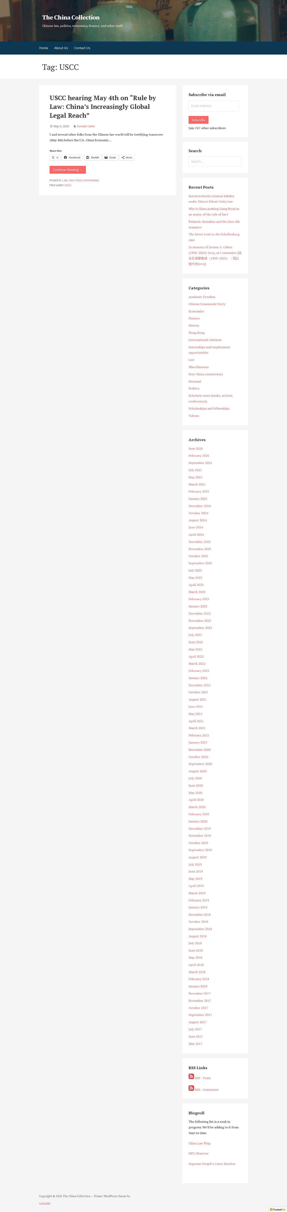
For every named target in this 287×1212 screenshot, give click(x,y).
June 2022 (196, 642)
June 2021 (196, 706)
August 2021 (198, 699)
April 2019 (196, 886)
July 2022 (195, 635)
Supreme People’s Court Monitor (212, 1164)
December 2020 (200, 749)
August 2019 (198, 857)
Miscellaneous (199, 367)
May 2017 (195, 1044)
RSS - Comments (206, 1089)
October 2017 (198, 1008)
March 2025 (197, 484)
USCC (68, 185)
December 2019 (200, 828)
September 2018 (200, 929)
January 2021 (198, 742)
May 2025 (195, 477)
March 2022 (197, 663)
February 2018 (199, 979)
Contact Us (82, 48)
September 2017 (200, 1015)
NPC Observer (199, 1153)
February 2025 (199, 491)
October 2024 (198, 513)
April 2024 (196, 534)
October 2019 (198, 843)
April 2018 (196, 965)
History (194, 325)
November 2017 (200, 1000)
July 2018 (195, 943)
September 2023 (200, 563)
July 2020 (195, 778)
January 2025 (198, 498)
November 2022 (200, 620)
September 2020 (200, 764)
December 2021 (200, 685)
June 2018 (196, 950)
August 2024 (198, 520)
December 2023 (200, 542)
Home (43, 48)
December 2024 (200, 506)
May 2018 (195, 957)
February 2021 (199, 735)
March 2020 (197, 807)
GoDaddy (44, 1203)
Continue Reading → (68, 170)
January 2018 (198, 986)
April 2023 (196, 585)
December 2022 (200, 613)
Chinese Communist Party (207, 304)
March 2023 (197, 592)
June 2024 (196, 527)
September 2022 (200, 627)
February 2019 (199, 900)
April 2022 (196, 656)
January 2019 (198, 907)
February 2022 (199, 671)
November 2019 (200, 835)
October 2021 (198, 692)
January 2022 (198, 678)
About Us (61, 48)
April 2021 (196, 721)
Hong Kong (197, 332)
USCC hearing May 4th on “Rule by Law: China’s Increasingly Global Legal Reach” (103, 106)
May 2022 (195, 649)
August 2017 (198, 1022)
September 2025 (200, 463)
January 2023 (198, 606)
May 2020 (195, 793)
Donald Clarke (86, 126)
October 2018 (198, 922)
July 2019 (195, 864)
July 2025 (195, 470)
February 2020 (199, 814)
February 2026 (199, 455)
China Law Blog (199, 1143)
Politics (194, 388)
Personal (195, 381)
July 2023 (195, 570)
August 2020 (198, 771)
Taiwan (194, 415)
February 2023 (199, 599)
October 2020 (198, 757)
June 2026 (196, 448)
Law (65, 180)
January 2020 (198, 821)
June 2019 (196, 871)
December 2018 (200, 914)
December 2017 (200, 993)
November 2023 (200, 549)
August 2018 (198, 936)
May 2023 (195, 577)
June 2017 (196, 1036)
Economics (196, 311)
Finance (194, 318)
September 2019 (200, 850)
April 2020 (196, 800)
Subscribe (198, 120)
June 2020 (196, 785)
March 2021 (197, 728)
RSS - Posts (202, 1078)
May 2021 (195, 714)
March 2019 (197, 893)
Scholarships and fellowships (209, 408)
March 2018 (197, 972)
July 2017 (195, 1029)
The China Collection (71, 18)
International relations (205, 340)
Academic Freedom (202, 297)
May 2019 (195, 878)
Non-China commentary (84, 180)
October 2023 (198, 556)
